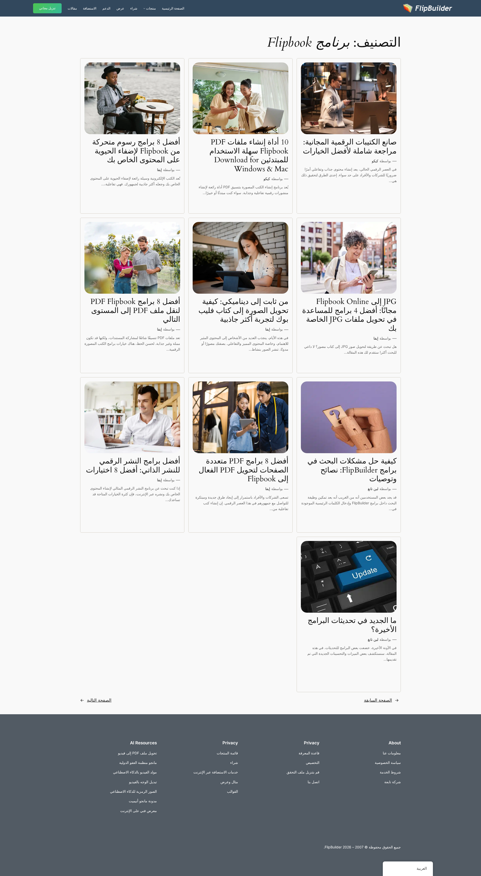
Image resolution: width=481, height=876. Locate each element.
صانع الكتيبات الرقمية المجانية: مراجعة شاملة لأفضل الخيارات (350, 147)
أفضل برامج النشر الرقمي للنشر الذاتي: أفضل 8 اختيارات (133, 466)
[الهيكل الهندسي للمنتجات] (144, 8)
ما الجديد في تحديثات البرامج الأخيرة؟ (352, 625)
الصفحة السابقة (381, 700)
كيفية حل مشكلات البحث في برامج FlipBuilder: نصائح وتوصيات (352, 470)
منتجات (151, 8)
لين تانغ (373, 489)
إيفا (159, 170)
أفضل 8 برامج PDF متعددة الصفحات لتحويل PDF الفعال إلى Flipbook (243, 470)
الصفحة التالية (95, 700)
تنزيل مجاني (47, 8)
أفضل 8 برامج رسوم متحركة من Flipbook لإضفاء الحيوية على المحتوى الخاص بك (136, 151)
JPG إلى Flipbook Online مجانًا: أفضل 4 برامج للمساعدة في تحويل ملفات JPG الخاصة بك (349, 315)
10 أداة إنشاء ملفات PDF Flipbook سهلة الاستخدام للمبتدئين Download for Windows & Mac (248, 156)
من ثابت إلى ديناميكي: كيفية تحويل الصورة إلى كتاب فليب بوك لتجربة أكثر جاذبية (243, 310)
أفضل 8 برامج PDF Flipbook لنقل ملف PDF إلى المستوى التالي (135, 310)
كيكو (375, 161)
